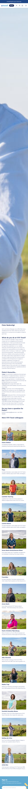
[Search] (16, 5)
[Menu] (26, 6)
